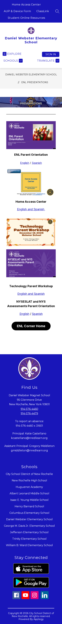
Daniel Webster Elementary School (31, 74)
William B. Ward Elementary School (29, 545)
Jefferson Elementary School (29, 532)
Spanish (37, 163)
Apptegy (39, 619)
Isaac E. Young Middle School (29, 499)
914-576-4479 (29, 413)
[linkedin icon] (45, 598)
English (24, 163)
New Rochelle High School (29, 480)
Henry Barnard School (29, 506)
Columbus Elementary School (29, 512)
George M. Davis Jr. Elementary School (29, 525)
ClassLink (42, 11)
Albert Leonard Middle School (29, 493)
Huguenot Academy (29, 487)
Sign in (50, 54)
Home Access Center (26, 4)
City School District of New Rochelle (29, 474)
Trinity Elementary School (29, 538)
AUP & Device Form (17, 11)
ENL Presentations (34, 82)
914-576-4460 (29, 409)
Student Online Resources (26, 17)
